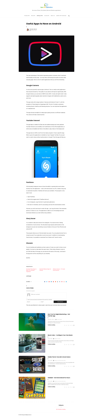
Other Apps (46, 15)
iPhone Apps (27, 15)
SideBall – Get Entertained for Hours (59, 377)
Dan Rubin (50, 338)
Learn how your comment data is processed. (55, 305)
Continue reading (51, 324)
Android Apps (40, 15)
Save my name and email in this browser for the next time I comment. (40, 299)
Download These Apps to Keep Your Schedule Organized (31, 270)
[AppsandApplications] (46, 5)
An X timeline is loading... (61, 409)
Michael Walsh (33, 29)
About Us (53, 15)
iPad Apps (33, 15)
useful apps (28, 276)
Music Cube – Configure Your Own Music (60, 335)
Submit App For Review (61, 15)
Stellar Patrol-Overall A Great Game (59, 357)
